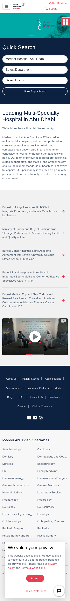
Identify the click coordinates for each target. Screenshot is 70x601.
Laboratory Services (49, 492)
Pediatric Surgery (13, 528)
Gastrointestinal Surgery (52, 478)
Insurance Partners (38, 388)
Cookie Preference (35, 590)
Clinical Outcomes (42, 406)
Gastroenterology (13, 478)
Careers (22, 406)
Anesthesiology (11, 449)
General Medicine (48, 485)
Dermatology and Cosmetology (52, 456)
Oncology (43, 514)
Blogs (10, 397)
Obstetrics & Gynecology (17, 514)
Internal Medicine (13, 492)
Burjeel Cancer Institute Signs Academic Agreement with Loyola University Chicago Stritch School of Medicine (28, 254)
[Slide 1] (31, 36)
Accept (35, 578)
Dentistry (7, 456)
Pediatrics (43, 528)
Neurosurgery (45, 506)
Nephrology (44, 499)
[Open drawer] (65, 21)
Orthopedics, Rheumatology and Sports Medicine (52, 521)
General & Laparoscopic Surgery (17, 485)
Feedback (54, 397)
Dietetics (7, 463)
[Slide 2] (38, 36)
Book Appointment (35, 91)
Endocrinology (46, 463)
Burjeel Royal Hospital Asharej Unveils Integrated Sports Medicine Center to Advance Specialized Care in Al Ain (30, 276)
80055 (52, 8)
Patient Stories (30, 378)
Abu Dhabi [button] (58, 3)
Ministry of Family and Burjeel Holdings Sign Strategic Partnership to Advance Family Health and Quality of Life (31, 233)
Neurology (8, 506)
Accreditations (53, 378)
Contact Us (36, 397)
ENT (5, 470)
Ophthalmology (11, 521)
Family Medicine (47, 470)
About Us (11, 378)
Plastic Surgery (46, 535)
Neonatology (10, 499)
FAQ (21, 397)
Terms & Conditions (33, 567)
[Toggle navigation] (6, 7)
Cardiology (44, 449)
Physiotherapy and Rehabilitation (17, 535)
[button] (35, 336)
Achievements (13, 388)
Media (58, 388)
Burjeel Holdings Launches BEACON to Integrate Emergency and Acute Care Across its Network (29, 211)
